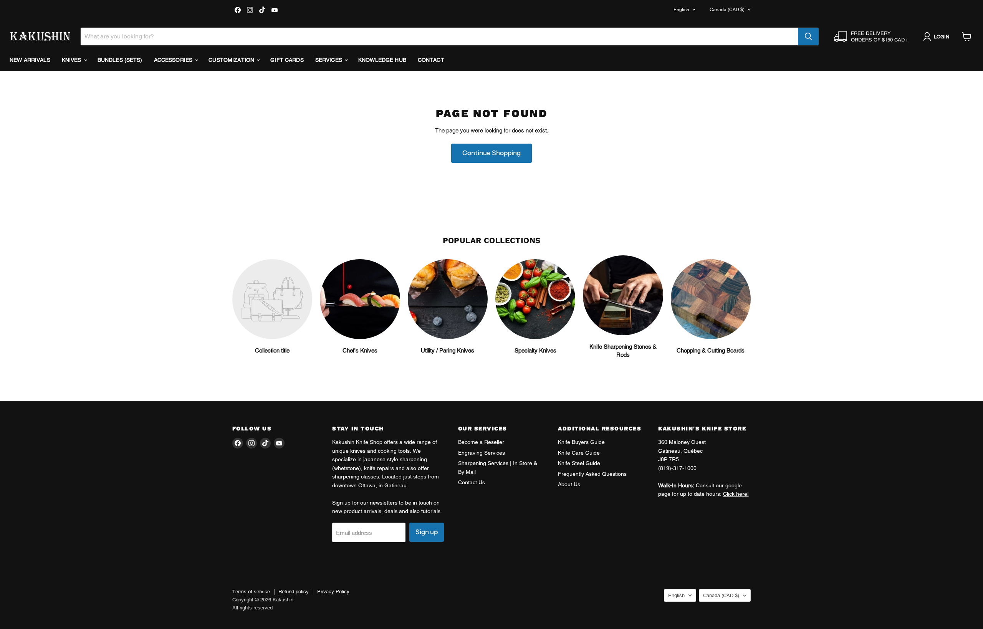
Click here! (736, 494)
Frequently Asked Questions (592, 474)
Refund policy (293, 591)
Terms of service (251, 591)
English (681, 9)
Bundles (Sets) (120, 60)
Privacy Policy (333, 591)
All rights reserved (252, 608)
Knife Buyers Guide (581, 442)
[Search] (808, 36)
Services (329, 60)
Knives (72, 60)
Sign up (426, 532)
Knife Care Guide (579, 453)
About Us (569, 484)
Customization (232, 60)
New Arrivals (30, 60)
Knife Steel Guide (579, 463)
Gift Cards (286, 60)
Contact (431, 60)
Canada (727, 9)
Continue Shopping (491, 153)
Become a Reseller (481, 442)
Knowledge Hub (382, 60)
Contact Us (471, 482)
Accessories (174, 60)
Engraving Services (481, 453)
